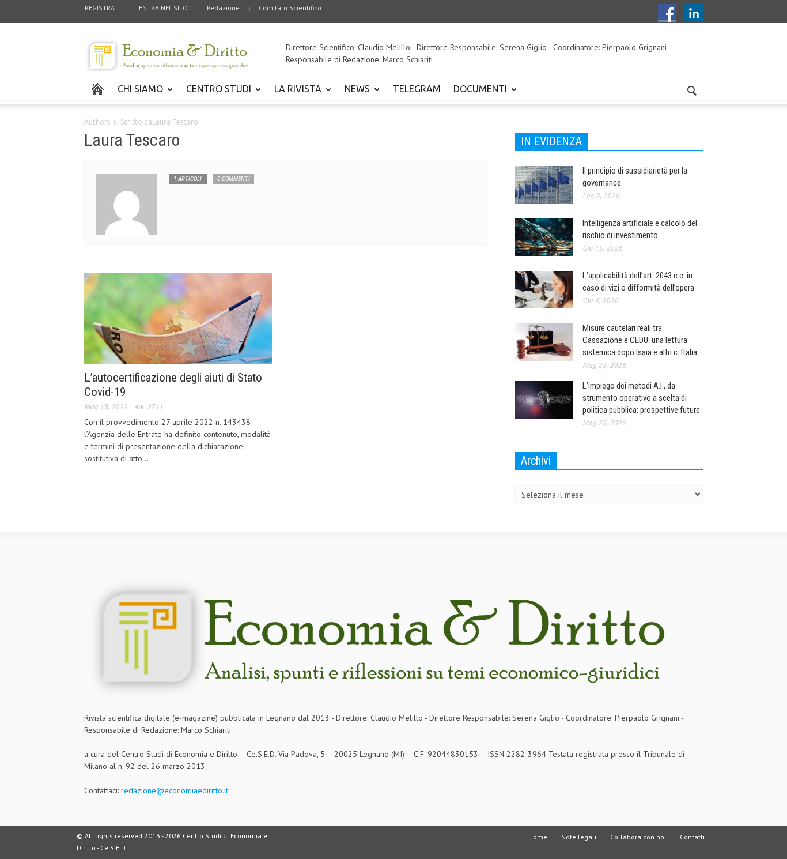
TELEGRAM (417, 89)
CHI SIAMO (137, 94)
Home (537, 836)
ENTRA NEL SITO (163, 7)
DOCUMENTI (477, 94)
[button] (691, 88)
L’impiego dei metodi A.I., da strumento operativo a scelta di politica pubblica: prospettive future (641, 397)
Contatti (692, 836)
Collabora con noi (638, 836)
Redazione (223, 7)
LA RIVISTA (294, 94)
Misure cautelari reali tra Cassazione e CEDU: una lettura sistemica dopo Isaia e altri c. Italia (639, 340)
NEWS (354, 94)
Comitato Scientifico (290, 7)
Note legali (578, 836)
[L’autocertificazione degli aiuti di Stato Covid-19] (178, 317)
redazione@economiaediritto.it (174, 790)
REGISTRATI (102, 7)
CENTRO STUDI (215, 94)
